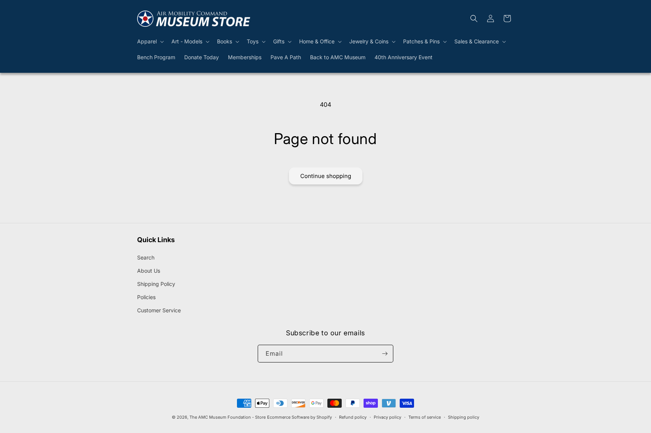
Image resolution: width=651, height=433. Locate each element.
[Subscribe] (384, 353)
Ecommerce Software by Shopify (299, 417)
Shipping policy (463, 417)
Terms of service (424, 417)
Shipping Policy (156, 284)
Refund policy (353, 417)
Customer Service (159, 310)
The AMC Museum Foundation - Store (227, 417)
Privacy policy (387, 417)
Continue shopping (325, 176)
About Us (148, 270)
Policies (146, 297)
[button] (150, 41)
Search (145, 257)
